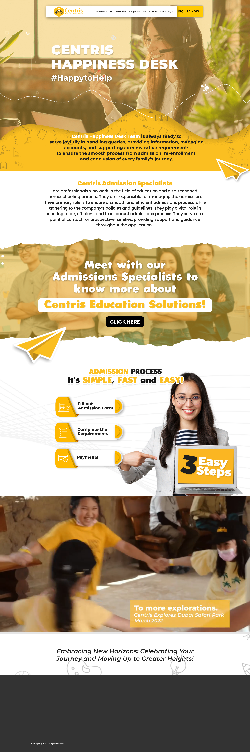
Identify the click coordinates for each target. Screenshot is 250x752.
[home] (68, 11)
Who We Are (100, 11)
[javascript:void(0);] (51, 711)
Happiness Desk (137, 11)
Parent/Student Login (161, 11)
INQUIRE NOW (188, 11)
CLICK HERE (125, 321)
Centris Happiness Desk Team (106, 136)
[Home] (59, 692)
